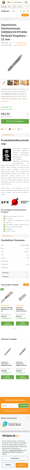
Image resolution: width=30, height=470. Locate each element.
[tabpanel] (7, 307)
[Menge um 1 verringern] (27, 116)
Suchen (25, 15)
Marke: (20, 45)
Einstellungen (15, 458)
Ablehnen (8, 465)
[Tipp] (7, 297)
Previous (24, 284)
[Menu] (28, 11)
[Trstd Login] (27, 2)
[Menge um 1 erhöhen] (27, 114)
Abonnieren (23, 405)
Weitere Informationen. (16, 450)
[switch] (26, 2)
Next (27, 284)
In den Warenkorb (16, 121)
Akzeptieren (22, 465)
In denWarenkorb (7, 323)
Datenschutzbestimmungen (12, 411)
